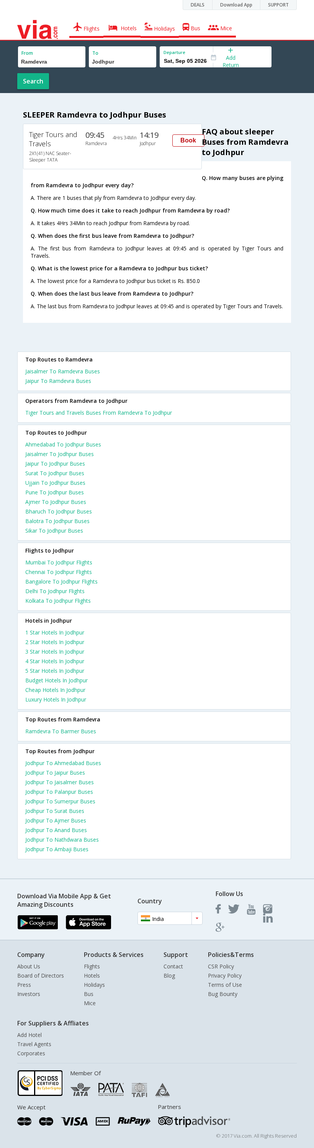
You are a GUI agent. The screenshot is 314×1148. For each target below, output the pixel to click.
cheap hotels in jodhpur (55, 689)
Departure (174, 52)
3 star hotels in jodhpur (54, 651)
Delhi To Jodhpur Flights (55, 591)
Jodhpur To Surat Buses (54, 810)
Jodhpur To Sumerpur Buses (60, 801)
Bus (88, 994)
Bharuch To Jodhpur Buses (58, 511)
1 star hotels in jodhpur (54, 632)
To (95, 53)
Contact (173, 966)
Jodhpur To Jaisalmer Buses (59, 782)
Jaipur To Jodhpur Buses (55, 463)
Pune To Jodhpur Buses (54, 492)
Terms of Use (225, 984)
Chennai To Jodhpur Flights (58, 572)
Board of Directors (40, 975)
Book (188, 140)
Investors (28, 994)
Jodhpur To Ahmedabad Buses (63, 763)
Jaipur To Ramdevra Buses (58, 380)
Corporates (31, 1053)
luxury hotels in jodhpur (55, 699)
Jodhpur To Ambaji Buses (56, 849)
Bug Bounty (222, 994)
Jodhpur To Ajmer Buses (55, 820)
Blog (169, 975)
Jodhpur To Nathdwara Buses (62, 839)
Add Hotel (29, 1034)
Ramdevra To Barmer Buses (60, 731)
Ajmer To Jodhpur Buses (55, 501)
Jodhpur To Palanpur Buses (59, 791)
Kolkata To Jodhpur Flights (58, 600)
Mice (90, 1003)
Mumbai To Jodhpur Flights (58, 562)
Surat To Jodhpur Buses (54, 473)
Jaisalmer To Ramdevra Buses (62, 371)
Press (24, 984)
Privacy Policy (225, 975)
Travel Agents (34, 1044)
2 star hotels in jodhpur (54, 642)
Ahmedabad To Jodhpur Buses (63, 444)
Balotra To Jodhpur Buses (57, 521)
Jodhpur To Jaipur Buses (55, 772)
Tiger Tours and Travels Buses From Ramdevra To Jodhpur (98, 412)
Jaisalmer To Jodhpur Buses (59, 454)
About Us (28, 966)
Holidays (94, 984)
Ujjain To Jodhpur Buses (55, 482)
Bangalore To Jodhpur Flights (61, 581)
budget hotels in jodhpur (56, 680)
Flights (92, 966)
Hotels (92, 975)
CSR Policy (221, 966)
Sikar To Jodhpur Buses (54, 530)
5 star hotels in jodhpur (54, 670)
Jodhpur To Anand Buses (56, 830)
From (27, 53)
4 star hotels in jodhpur (54, 661)
